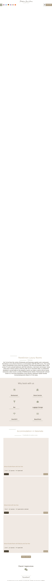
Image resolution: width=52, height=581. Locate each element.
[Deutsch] (8, 5)
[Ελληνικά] (6, 5)
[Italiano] (13, 5)
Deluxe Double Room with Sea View (13, 466)
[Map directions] (44, 5)
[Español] (15, 5)
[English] (4, 5)
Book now (48, 4)
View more (6, 474)
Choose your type (26, 556)
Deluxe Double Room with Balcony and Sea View (17, 543)
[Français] (11, 5)
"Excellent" (26, 577)
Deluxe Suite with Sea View (11, 505)
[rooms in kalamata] (26, 2)
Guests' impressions (26, 566)
